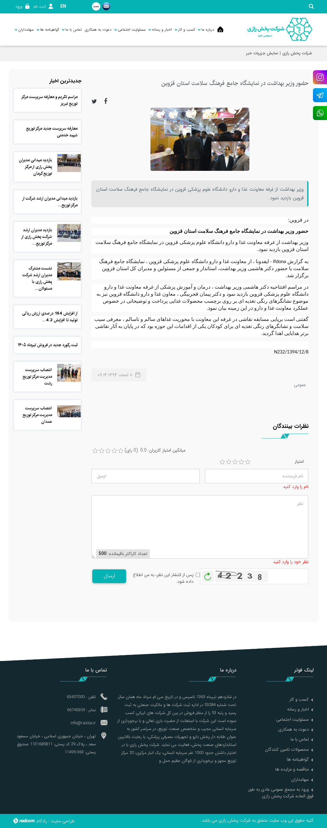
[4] (241, 462)
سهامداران (300, 779)
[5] (248, 462)
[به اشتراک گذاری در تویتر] (94, 100)
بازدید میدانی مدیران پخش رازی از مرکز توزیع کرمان (35, 166)
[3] (235, 462)
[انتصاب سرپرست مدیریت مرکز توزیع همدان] (69, 410)
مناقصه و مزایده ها (292, 769)
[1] (222, 462)
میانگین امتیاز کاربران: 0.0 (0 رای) (155, 450)
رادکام (41, 820)
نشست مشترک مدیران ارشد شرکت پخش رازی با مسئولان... (37, 278)
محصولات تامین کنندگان (287, 749)
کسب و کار (299, 699)
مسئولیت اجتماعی (292, 719)
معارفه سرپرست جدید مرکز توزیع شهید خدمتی (52, 132)
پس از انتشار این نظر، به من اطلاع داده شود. (163, 578)
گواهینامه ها (298, 759)
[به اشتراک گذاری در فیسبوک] (106, 100)
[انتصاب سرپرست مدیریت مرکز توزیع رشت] (69, 372)
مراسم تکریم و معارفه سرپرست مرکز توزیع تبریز (50, 100)
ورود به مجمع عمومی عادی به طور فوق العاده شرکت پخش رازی (281, 793)
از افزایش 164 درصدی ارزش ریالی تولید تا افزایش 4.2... (50, 316)
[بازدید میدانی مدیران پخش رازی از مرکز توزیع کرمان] (69, 162)
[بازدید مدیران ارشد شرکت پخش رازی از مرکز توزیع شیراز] (69, 232)
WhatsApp (320, 113)
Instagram (320, 77)
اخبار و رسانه (298, 709)
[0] (95, 451)
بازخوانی (208, 575)
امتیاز (299, 461)
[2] (229, 462)
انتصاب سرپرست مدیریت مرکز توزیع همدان (37, 415)
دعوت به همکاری (293, 729)
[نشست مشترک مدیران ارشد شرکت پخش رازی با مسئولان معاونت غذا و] (69, 271)
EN (63, 6)
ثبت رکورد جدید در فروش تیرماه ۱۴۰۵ (48, 344)
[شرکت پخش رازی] (280, 29)
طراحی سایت (63, 820)
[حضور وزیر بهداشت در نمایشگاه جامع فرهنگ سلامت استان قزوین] (199, 138)
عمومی (300, 384)
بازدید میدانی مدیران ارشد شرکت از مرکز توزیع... (50, 202)
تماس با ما (300, 739)
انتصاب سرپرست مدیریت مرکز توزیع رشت (37, 376)
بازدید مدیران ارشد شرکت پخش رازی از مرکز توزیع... (37, 236)
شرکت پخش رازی (297, 53)
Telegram (320, 95)
